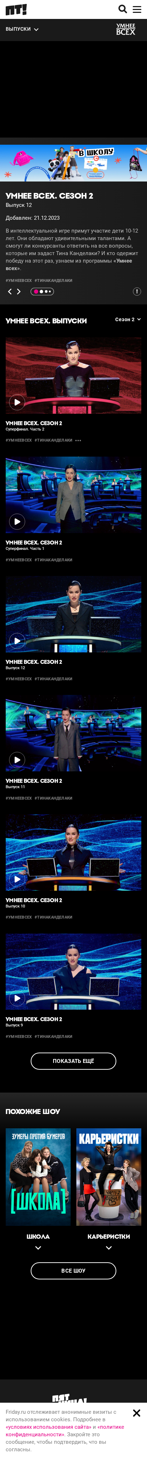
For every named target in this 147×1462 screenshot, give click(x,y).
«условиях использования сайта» (48, 1427)
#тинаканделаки (53, 280)
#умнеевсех (19, 280)
